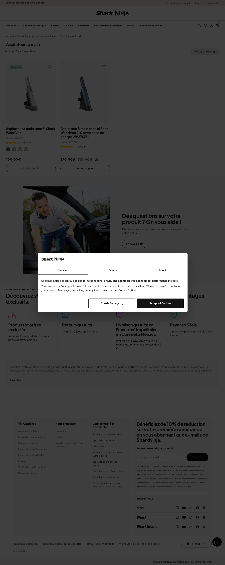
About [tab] (162, 270)
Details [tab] (112, 270)
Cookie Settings (110, 303)
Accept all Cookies (160, 303)
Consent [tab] (63, 270)
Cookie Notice (127, 290)
